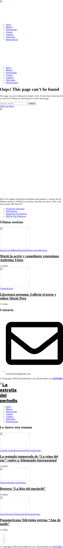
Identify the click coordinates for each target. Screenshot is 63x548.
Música (9, 409)
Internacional (12, 421)
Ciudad (9, 414)
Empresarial (11, 411)
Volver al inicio (7, 106)
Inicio (8, 406)
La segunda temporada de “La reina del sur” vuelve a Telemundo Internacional (29, 458)
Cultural (9, 416)
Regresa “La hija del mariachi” (23, 488)
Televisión (10, 419)
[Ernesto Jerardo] (31, 10)
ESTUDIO (57, 547)
